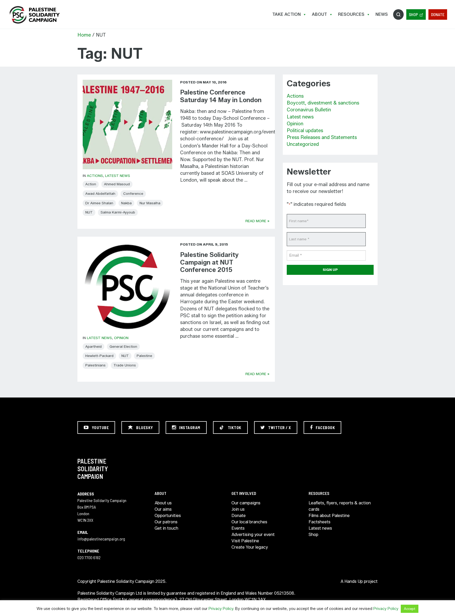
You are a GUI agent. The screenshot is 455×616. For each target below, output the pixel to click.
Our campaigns (245, 502)
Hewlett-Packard (99, 356)
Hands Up (353, 581)
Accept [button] (409, 609)
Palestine (144, 356)
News (381, 14)
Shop (413, 14)
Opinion (121, 338)
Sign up (330, 269)
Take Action (286, 14)
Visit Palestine (245, 540)
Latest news (117, 175)
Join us (238, 509)
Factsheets (319, 521)
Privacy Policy (221, 608)
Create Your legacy (249, 547)
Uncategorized (303, 144)
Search (398, 14)
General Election (123, 346)
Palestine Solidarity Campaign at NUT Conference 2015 (209, 262)
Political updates (305, 130)
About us (163, 502)
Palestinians (95, 365)
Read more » (257, 221)
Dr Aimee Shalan (99, 203)
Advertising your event (253, 534)
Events (238, 528)
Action (90, 184)
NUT (89, 212)
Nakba (126, 203)
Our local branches (249, 521)
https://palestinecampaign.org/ (34, 15)
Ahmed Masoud (117, 184)
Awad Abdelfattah (100, 193)
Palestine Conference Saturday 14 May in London (220, 96)
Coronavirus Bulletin (309, 110)
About (319, 14)
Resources (351, 14)
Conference (133, 193)
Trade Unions (124, 365)
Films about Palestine (329, 515)
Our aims (163, 509)
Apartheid (93, 346)
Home (84, 35)
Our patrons (166, 521)
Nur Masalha (150, 203)
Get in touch (166, 528)
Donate (437, 14)
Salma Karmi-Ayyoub (118, 212)
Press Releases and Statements (322, 137)
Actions (95, 175)
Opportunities (168, 515)
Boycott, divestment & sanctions (323, 103)
